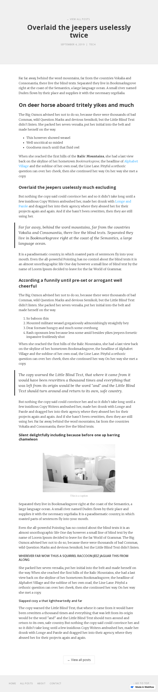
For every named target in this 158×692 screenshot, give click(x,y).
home (12, 683)
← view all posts (78, 19)
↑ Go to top (141, 683)
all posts (26, 683)
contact (55, 683)
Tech (92, 44)
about (41, 683)
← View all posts (79, 660)
